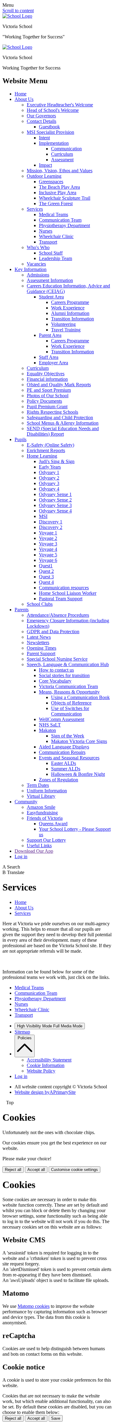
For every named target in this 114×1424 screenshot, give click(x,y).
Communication (66, 148)
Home (20, 93)
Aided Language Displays (64, 746)
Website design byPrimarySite (45, 1092)
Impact (45, 165)
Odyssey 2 (49, 477)
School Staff (51, 252)
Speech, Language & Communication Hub (68, 664)
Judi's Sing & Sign (56, 461)
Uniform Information (47, 790)
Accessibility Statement (49, 1059)
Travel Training (66, 329)
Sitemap (22, 1031)
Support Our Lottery (46, 840)
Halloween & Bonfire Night (78, 774)
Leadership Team (55, 258)
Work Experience (68, 307)
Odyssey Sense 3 (55, 505)
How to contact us (56, 670)
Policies (25, 1038)
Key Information (31, 269)
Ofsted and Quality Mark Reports (59, 384)
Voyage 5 (48, 554)
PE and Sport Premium (49, 390)
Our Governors (41, 115)
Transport (48, 241)
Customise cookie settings (74, 1169)
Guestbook (49, 126)
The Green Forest (56, 203)
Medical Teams (53, 214)
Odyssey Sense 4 (55, 510)
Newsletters (38, 642)
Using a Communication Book (80, 697)
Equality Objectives (45, 373)
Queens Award (53, 823)
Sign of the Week (67, 735)
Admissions (38, 274)
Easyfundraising (42, 812)
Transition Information (72, 318)
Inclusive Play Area (57, 192)
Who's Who (38, 247)
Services (35, 209)
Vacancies (36, 263)
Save (55, 1418)
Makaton (47, 730)
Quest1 (46, 565)
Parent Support (41, 653)
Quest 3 (46, 576)
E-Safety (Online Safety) (50, 445)
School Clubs (40, 604)
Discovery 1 (50, 521)
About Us (24, 99)
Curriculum (62, 154)
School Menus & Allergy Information (62, 423)
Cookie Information (45, 1065)
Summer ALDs (65, 768)
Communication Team (60, 220)
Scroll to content (18, 10)
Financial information (47, 379)
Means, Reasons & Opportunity (69, 691)
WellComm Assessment (61, 719)
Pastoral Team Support (60, 598)
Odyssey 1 (49, 472)
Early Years (50, 466)
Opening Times (41, 648)
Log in (21, 856)
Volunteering (63, 324)
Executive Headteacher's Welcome (60, 104)
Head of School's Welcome (53, 110)
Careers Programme (70, 302)
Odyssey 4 (49, 488)
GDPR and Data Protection (53, 631)
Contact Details (41, 121)
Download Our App (34, 851)
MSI (43, 516)
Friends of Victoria (45, 818)
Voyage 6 (48, 560)
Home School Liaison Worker (67, 593)
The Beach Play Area (59, 187)
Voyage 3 (48, 543)
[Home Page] (17, 16)
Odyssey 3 (49, 483)
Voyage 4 (48, 549)
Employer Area (53, 362)
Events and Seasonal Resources (69, 757)
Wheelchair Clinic (56, 236)
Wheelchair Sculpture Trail (64, 198)
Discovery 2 (50, 527)
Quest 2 (46, 571)
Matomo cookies (34, 1306)
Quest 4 (46, 582)
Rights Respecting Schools (52, 412)
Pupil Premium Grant (47, 406)
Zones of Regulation (58, 779)
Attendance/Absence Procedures (58, 615)
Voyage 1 (48, 532)
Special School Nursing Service (57, 659)
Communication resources (64, 587)
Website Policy (41, 1070)
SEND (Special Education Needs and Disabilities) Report (63, 431)
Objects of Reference (71, 702)
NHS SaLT (50, 724)
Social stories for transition (64, 675)
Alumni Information (70, 313)
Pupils (20, 439)
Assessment (62, 159)
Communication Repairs (62, 752)
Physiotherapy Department (64, 225)
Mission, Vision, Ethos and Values (59, 170)
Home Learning (42, 456)
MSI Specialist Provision (50, 132)
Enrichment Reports (46, 450)
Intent (44, 137)
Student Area (51, 296)
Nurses (45, 231)
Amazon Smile (41, 807)
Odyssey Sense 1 (55, 494)
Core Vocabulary (55, 680)
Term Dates (38, 785)
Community (26, 801)
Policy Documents (44, 401)
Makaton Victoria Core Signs (79, 741)
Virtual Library (41, 796)
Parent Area (50, 335)
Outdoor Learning (44, 176)
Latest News (39, 637)
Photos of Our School (47, 395)
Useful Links (39, 845)
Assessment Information (50, 280)
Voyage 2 (48, 538)
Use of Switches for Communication (70, 711)
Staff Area (48, 357)
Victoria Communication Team (68, 686)
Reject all (13, 1169)
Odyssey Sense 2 (55, 499)
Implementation (54, 143)
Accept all (36, 1169)
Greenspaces (51, 181)
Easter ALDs (63, 763)
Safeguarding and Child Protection (60, 417)
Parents (22, 609)
